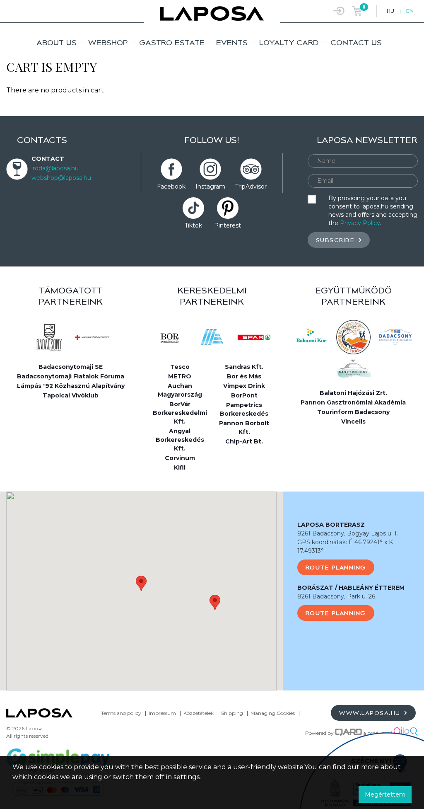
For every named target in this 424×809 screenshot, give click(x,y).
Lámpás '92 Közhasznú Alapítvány (71, 386)
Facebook (171, 186)
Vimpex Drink (244, 386)
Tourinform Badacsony (353, 412)
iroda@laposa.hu (55, 168)
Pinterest (227, 225)
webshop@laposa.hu (61, 178)
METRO (179, 376)
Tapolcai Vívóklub (71, 395)
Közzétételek (198, 713)
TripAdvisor (251, 186)
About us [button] (56, 42)
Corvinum (180, 458)
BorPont (244, 395)
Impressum (162, 713)
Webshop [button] (108, 42)
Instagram (210, 186)
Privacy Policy (360, 223)
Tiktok (193, 225)
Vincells (353, 421)
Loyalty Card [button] (289, 42)
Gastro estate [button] (172, 42)
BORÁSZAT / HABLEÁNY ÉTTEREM (351, 587)
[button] (141, 583)
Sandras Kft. (244, 367)
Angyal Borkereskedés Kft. (180, 439)
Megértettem (385, 794)
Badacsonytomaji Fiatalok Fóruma (70, 376)
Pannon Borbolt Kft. (244, 427)
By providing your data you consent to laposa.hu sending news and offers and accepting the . (372, 210)
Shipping (232, 713)
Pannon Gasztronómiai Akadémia (353, 402)
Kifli (180, 467)
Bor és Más (244, 376)
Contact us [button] (356, 42)
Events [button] (232, 42)
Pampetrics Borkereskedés (244, 409)
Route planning (336, 567)
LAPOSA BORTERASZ (331, 524)
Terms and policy (121, 713)
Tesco (180, 367)
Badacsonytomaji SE (71, 367)
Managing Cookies (273, 713)
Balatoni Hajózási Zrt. (353, 393)
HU (390, 11)
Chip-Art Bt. (244, 441)
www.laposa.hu (370, 713)
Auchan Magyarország (180, 390)
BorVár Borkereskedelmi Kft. (180, 412)
